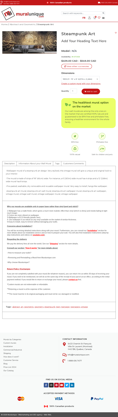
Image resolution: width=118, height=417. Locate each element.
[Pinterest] (56, 385)
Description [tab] (9, 163)
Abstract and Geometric (22, 24)
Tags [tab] (57, 163)
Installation (8, 346)
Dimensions (67, 73)
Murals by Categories (12, 339)
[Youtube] (61, 385)
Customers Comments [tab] (73, 163)
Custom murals (9, 343)
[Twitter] (67, 385)
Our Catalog (8, 370)
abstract (16, 307)
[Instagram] (51, 385)
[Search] (103, 13)
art (22, 307)
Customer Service (10, 360)
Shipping (7, 353)
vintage (84, 307)
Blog (5, 363)
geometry (39, 307)
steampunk (49, 307)
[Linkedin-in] (72, 385)
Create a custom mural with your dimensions (80, 83)
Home (4, 24)
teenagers (75, 307)
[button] (103, 18)
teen (58, 307)
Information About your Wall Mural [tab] (35, 163)
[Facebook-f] (46, 385)
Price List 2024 (9, 367)
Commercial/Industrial (12, 350)
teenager (65, 307)
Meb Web (47, 415)
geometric (29, 307)
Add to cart (92, 91)
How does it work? (11, 357)
